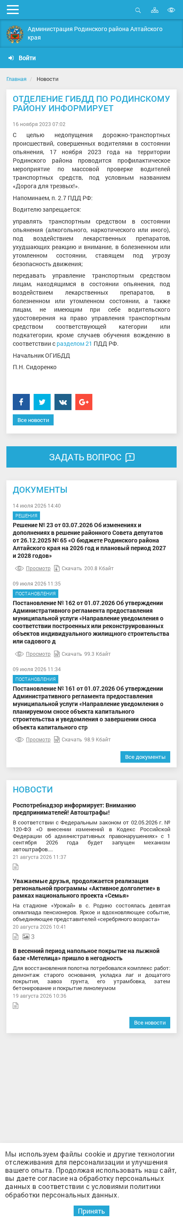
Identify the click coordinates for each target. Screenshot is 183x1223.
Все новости (33, 420)
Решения (26, 515)
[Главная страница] (14, 34)
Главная (16, 79)
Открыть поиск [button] (138, 14)
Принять (91, 1210)
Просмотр (38, 568)
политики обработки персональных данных (83, 1190)
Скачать (72, 568)
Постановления (35, 593)
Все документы (145, 757)
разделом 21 (74, 343)
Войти (26, 58)
